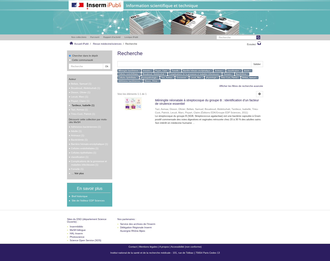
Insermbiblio (76, 226)
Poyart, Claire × (162, 71)
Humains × (228, 74)
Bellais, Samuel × (249, 77)
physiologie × (212, 77)
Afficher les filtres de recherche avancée (241, 86)
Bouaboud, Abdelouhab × (154, 74)
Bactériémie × (242, 74)
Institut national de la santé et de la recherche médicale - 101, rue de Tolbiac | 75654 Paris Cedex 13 (165, 252)
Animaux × (219, 71)
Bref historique (79, 196)
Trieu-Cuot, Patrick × (230, 77)
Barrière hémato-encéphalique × (197, 71)
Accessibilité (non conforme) (186, 246)
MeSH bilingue (78, 230)
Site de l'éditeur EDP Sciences (88, 200)
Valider (257, 64)
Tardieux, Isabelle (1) (83, 105)
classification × (234, 71)
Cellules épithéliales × (128, 77)
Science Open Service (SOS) (85, 240)
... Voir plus (78, 173)
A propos (164, 246)
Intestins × (147, 71)
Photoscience (77, 237)
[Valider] (258, 37)
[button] (79, 37)
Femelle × (176, 71)
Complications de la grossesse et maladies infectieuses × (195, 74)
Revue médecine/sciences (107, 43)
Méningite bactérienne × (129, 71)
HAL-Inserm (76, 233)
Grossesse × (182, 77)
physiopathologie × (149, 77)
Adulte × (247, 71)
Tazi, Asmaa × (167, 77)
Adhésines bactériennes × (130, 81)
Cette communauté (82, 60)
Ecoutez (251, 44)
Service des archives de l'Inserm (137, 224)
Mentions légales (148, 246)
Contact (133, 246)
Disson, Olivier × (152, 81)
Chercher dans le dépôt (85, 55)
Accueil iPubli (81, 43)
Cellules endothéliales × (129, 74)
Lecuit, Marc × (196, 77)
